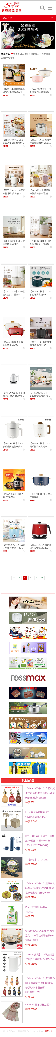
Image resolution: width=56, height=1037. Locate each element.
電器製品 (35, 54)
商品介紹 (24, 54)
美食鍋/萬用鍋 (7, 58)
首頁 (15, 54)
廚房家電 (46, 54)
